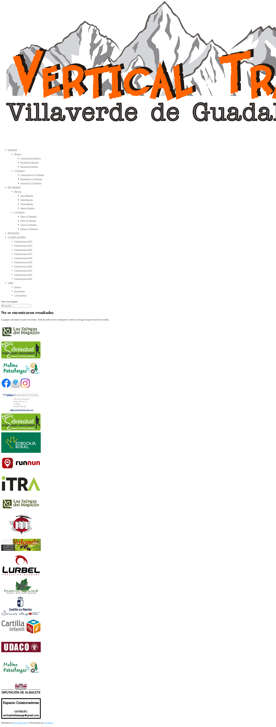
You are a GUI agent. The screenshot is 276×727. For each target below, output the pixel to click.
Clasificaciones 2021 (23, 270)
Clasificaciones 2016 (23, 249)
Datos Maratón (26, 195)
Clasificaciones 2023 (23, 279)
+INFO (10, 283)
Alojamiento (19, 291)
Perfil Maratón (26, 200)
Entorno (17, 287)
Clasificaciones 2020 (23, 266)
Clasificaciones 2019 (23, 262)
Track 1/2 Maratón (28, 225)
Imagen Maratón (27, 208)
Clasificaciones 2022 (23, 274)
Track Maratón (26, 204)
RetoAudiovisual (20, 723)
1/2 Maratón (19, 171)
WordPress (48, 723)
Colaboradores (20, 295)
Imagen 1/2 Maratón (29, 229)
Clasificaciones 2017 (23, 254)
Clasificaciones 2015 (23, 245)
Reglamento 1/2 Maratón (31, 179)
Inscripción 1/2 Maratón (30, 183)
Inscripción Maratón (29, 166)
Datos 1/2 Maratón (28, 216)
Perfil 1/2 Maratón (28, 220)
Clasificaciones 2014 (23, 241)
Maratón (17, 154)
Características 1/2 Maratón (32, 175)
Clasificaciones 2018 (23, 258)
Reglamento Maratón (29, 162)
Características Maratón (30, 158)
